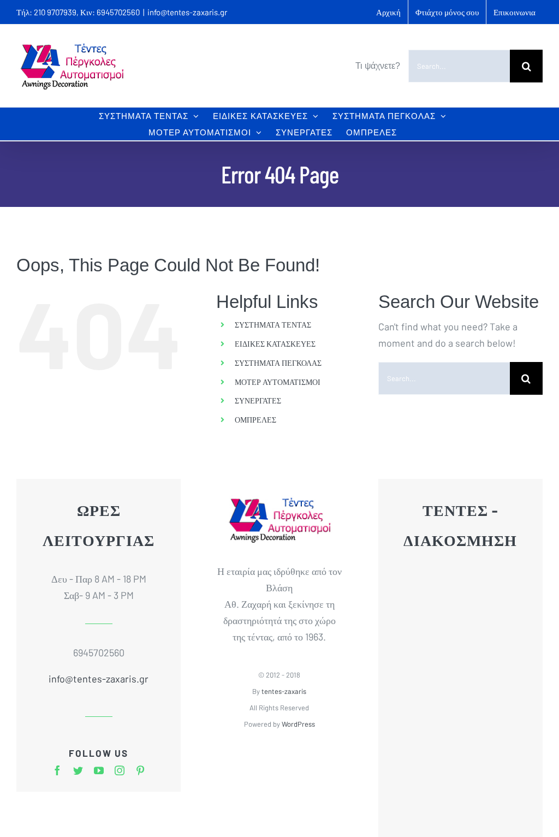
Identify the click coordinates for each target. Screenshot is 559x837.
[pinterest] (140, 770)
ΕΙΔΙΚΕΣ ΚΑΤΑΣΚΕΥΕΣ (275, 343)
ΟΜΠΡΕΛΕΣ (255, 419)
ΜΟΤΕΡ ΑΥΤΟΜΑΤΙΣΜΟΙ (277, 382)
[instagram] (119, 770)
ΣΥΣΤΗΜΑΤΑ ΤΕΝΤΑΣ (273, 324)
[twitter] (78, 770)
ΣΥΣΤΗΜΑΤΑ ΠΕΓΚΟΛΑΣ (278, 362)
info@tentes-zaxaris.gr (187, 12)
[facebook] (57, 770)
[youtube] (99, 770)
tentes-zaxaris (283, 691)
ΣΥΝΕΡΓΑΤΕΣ (258, 400)
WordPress (298, 724)
